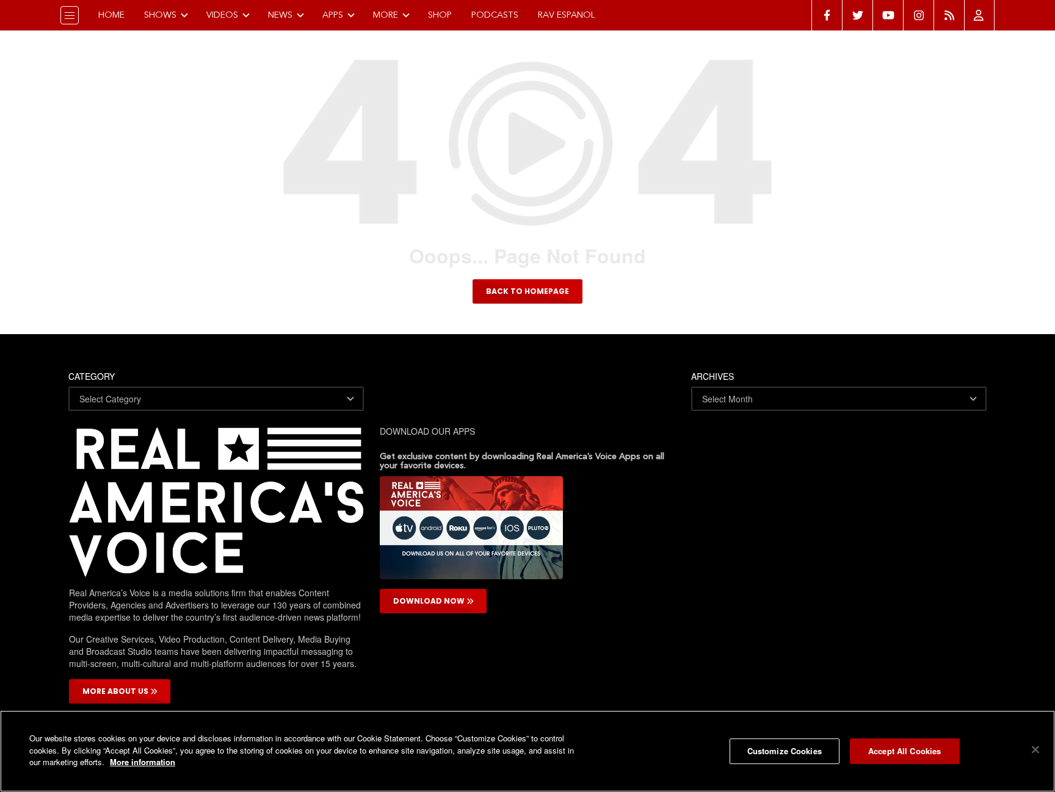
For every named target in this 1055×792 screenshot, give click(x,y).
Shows (160, 14)
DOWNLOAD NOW (429, 601)
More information (142, 762)
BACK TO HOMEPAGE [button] (527, 291)
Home (111, 14)
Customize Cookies (784, 751)
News (280, 14)
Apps (332, 14)
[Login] (979, 15)
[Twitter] (857, 15)
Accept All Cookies (904, 751)
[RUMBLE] (949, 15)
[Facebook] (826, 15)
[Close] (1035, 750)
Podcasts (494, 14)
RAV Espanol (566, 14)
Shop (440, 14)
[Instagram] (918, 15)
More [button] (385, 14)
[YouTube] (887, 15)
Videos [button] (222, 14)
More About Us (116, 691)
